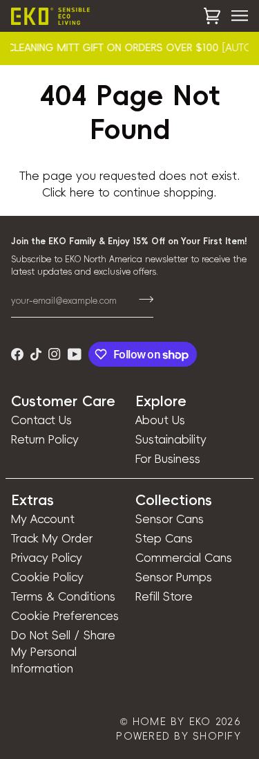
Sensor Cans (169, 518)
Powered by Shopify (178, 736)
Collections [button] (173, 500)
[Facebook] (17, 354)
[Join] (142, 299)
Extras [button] (32, 500)
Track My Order (52, 538)
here (82, 192)
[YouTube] (74, 354)
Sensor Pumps (173, 577)
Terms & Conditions (63, 596)
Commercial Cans (183, 557)
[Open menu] (234, 16)
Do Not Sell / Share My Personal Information (63, 652)
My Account (43, 518)
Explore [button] (160, 401)
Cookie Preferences (65, 615)
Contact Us (41, 420)
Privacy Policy (46, 557)
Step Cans (164, 538)
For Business (167, 458)
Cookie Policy (47, 577)
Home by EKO (172, 721)
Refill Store (164, 596)
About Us (160, 420)
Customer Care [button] (63, 401)
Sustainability (171, 439)
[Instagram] (54, 354)
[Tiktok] (35, 354)
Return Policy (45, 439)
